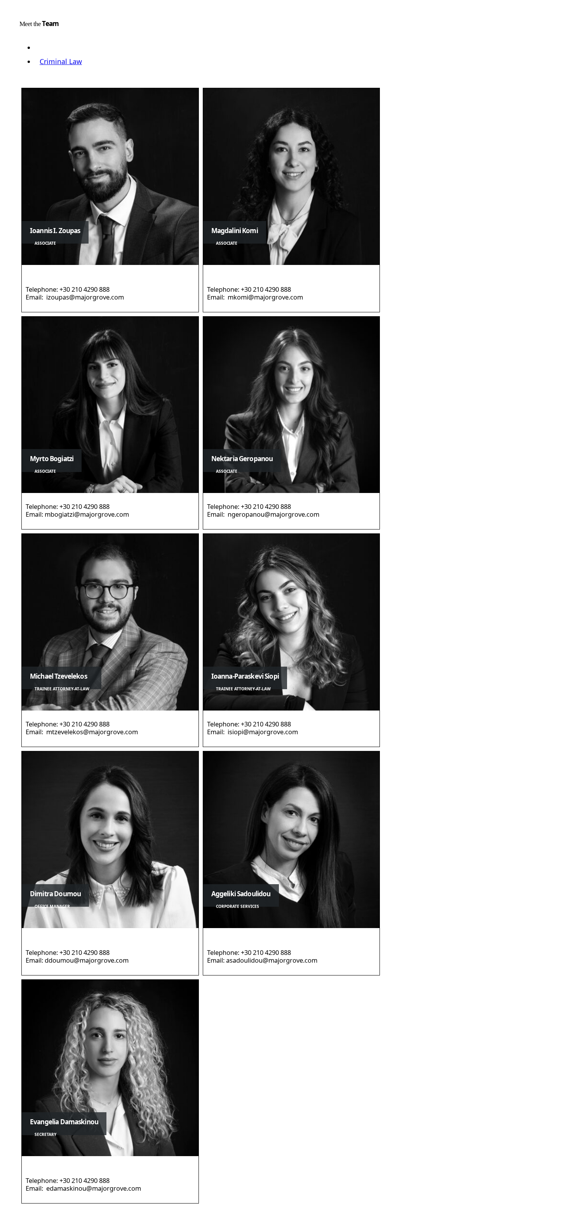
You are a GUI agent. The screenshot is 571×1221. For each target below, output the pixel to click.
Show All (54, 47)
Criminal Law (61, 61)
